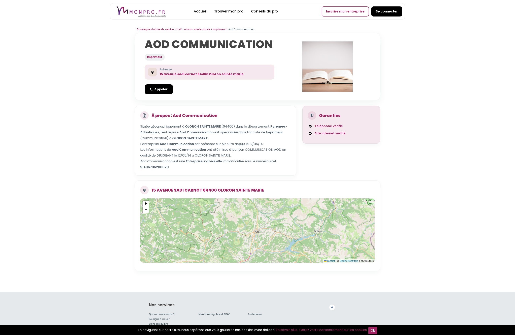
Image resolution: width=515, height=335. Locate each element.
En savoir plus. (287, 330)
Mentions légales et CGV (214, 314)
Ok (373, 330)
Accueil (200, 11)
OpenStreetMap (349, 261)
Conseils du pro (264, 11)
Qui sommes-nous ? (162, 314)
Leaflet (331, 261)
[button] (146, 204)
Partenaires (255, 314)
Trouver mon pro (228, 11)
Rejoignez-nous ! (159, 319)
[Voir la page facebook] (332, 307)
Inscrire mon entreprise (345, 11)
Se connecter (387, 11)
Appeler (161, 89)
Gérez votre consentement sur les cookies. (333, 330)
